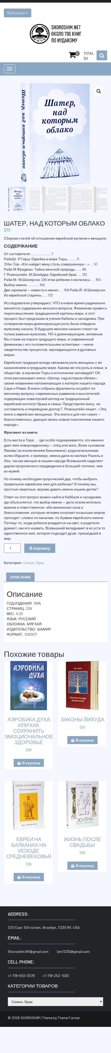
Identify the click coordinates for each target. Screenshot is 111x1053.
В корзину (39, 548)
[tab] (20, 577)
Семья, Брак (33, 562)
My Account (16, 13)
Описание (20, 577)
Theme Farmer (69, 1017)
